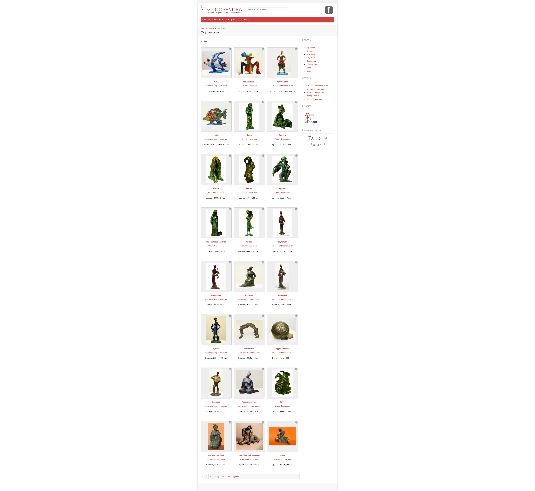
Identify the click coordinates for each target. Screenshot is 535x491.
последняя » (233, 477)
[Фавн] (249, 130)
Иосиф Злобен (313, 96)
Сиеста (282, 135)
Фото (309, 68)
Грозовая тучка (249, 402)
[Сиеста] (282, 130)
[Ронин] (282, 450)
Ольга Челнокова (249, 86)
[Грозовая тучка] (249, 397)
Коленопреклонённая (216, 242)
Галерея (230, 19)
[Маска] (249, 183)
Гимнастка (249, 348)
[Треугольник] (282, 237)
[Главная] (222, 9)
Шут (282, 402)
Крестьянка (282, 82)
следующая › (219, 477)
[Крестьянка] (282, 77)
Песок (216, 188)
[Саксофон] (216, 290)
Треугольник (282, 242)
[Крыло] (282, 183)
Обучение (311, 58)
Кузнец (216, 348)
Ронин (282, 455)
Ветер (249, 242)
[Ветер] (249, 237)
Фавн (249, 135)
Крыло (282, 188)
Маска (249, 188)
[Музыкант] (282, 290)
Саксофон (216, 295)
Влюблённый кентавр (249, 455)
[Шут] (282, 397)
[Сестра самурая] (216, 450)
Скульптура (221, 28)
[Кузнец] (216, 343)
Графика (310, 51)
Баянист (216, 402)
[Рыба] (216, 77)
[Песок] (216, 183)
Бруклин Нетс (282, 348)
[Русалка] (249, 290)
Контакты (244, 19)
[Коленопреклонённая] (216, 237)
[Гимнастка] (249, 343)
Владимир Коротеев (216, 459)
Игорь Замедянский (315, 92)
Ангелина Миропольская (216, 86)
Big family (311, 48)
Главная (206, 19)
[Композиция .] (249, 77)
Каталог (212, 28)
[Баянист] (216, 397)
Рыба (215, 82)
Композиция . (249, 82)
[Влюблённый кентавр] (249, 450)
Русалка (249, 295)
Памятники (311, 61)
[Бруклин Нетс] (282, 343)
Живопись (311, 54)
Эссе (309, 71)
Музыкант (282, 295)
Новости (218, 19)
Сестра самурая (216, 455)
